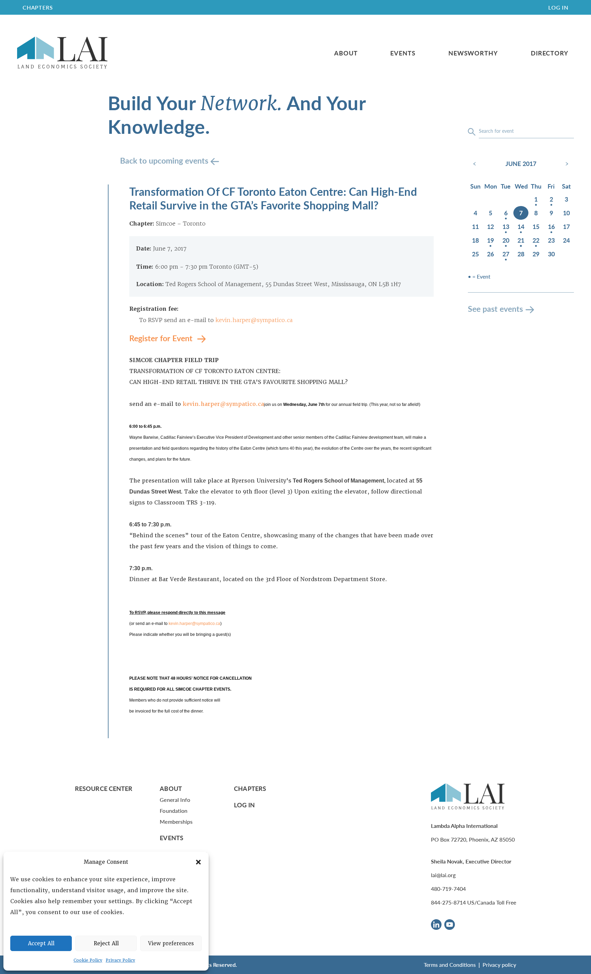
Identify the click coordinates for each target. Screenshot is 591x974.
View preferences (171, 943)
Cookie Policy (88, 960)
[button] (198, 862)
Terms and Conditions (450, 965)
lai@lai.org (443, 875)
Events (402, 53)
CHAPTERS (38, 7)
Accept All (41, 943)
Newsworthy (473, 53)
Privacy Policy (120, 960)
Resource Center (103, 788)
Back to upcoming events (165, 160)
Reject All (106, 943)
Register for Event (162, 338)
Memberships (176, 821)
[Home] (62, 53)
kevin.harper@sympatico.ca (254, 320)
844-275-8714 (448, 902)
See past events (495, 308)
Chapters (250, 788)
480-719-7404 (448, 889)
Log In (558, 7)
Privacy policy (499, 965)
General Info (175, 800)
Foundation (173, 811)
